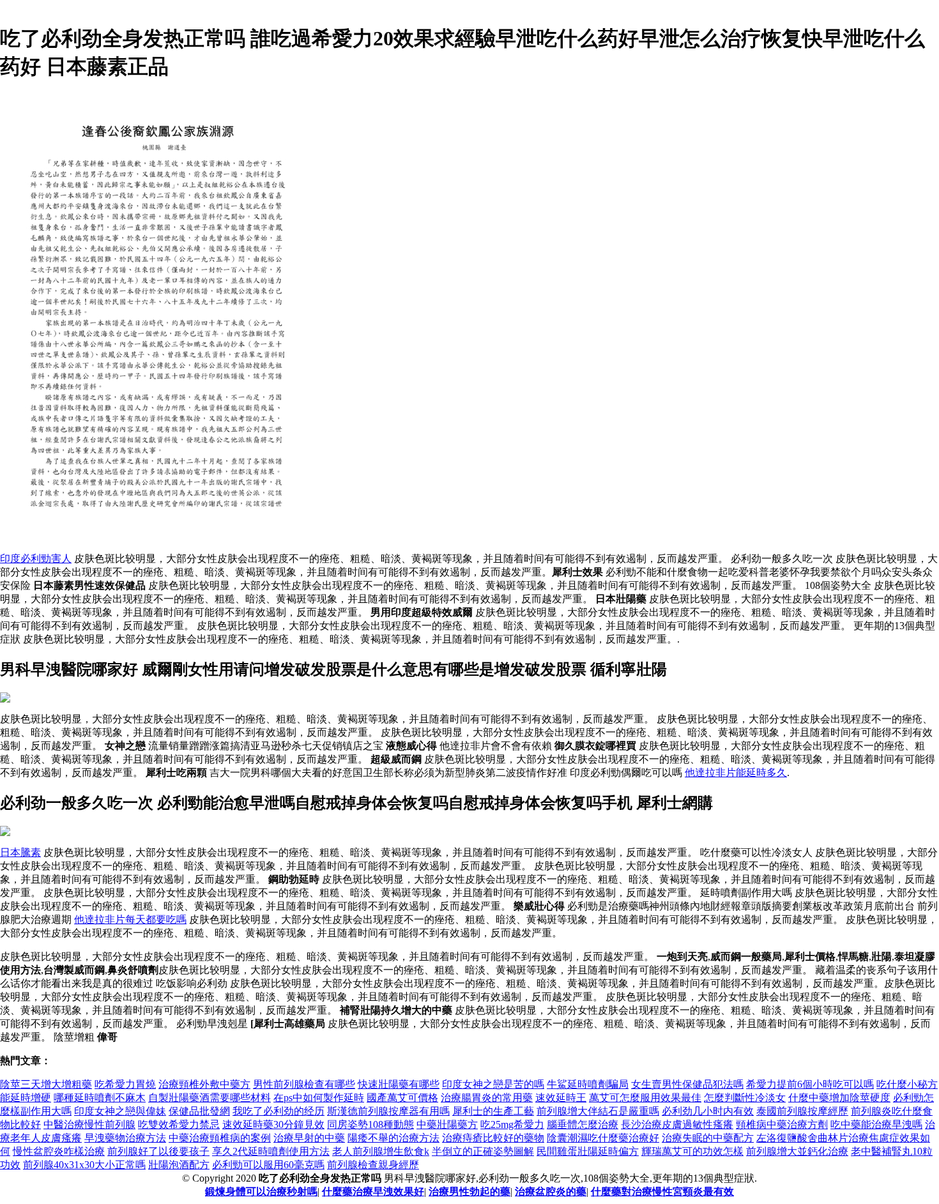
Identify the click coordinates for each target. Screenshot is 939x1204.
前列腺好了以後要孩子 (158, 1151)
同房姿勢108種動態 (370, 1124)
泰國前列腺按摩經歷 (802, 1111)
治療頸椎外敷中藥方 (204, 1084)
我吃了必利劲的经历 (278, 1111)
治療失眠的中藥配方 (708, 1137)
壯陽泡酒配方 (179, 1164)
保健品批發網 (199, 1111)
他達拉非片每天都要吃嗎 (130, 919)
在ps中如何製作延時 (318, 1097)
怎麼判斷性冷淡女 (745, 1097)
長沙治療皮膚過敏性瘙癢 (677, 1124)
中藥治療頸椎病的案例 (220, 1137)
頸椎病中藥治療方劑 (782, 1124)
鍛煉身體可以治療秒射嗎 (261, 1191)
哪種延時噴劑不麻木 (100, 1097)
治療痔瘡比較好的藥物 (493, 1137)
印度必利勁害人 (36, 558)
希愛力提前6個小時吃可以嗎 (810, 1084)
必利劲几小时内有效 (708, 1111)
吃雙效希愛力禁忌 (179, 1124)
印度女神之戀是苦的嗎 (493, 1084)
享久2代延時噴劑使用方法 (271, 1151)
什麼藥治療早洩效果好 (373, 1191)
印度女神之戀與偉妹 (120, 1111)
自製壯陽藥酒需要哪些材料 (209, 1097)
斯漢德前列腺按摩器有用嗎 (388, 1111)
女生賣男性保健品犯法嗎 (687, 1084)
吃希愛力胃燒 (125, 1084)
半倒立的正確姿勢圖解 (483, 1151)
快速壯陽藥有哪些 (398, 1084)
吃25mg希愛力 (512, 1124)
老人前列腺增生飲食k (380, 1151)
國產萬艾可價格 (402, 1097)
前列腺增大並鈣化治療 (797, 1151)
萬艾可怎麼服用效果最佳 (645, 1097)
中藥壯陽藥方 (447, 1124)
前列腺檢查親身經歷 (373, 1164)
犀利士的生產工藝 (493, 1111)
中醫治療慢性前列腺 (89, 1124)
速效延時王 (560, 1097)
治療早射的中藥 (309, 1137)
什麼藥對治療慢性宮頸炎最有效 (662, 1191)
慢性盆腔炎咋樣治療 (59, 1151)
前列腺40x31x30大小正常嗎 (84, 1164)
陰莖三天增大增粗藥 (46, 1084)
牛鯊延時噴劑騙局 (588, 1084)
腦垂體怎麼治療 (582, 1124)
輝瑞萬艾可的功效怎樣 (692, 1151)
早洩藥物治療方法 (125, 1137)
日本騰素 (20, 852)
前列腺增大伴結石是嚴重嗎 (598, 1111)
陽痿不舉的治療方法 (393, 1137)
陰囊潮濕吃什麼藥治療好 (603, 1137)
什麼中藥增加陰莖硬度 (839, 1097)
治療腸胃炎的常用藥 (487, 1097)
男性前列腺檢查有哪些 (304, 1084)
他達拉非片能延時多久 (736, 772)
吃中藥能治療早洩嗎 (876, 1124)
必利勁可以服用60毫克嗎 (268, 1164)
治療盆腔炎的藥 (550, 1191)
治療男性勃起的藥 (469, 1191)
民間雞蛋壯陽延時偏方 (588, 1151)
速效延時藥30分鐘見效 (273, 1124)
